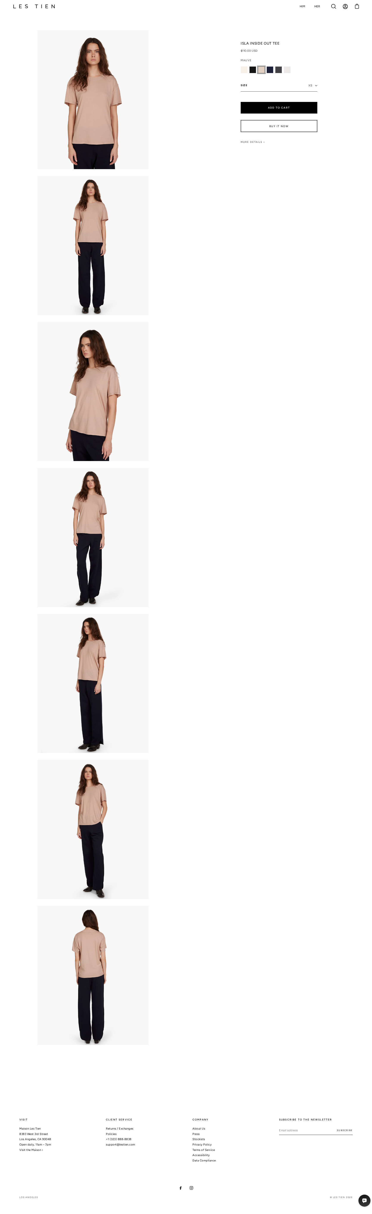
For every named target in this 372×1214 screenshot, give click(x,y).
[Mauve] (261, 69)
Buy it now (279, 126)
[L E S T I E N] (34, 6)
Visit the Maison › (31, 1150)
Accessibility (201, 1155)
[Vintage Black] (278, 69)
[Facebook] (181, 1188)
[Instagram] (191, 1188)
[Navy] (270, 69)
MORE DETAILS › (253, 142)
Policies (111, 1134)
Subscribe (345, 1130)
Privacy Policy (202, 1144)
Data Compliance (204, 1160)
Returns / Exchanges (119, 1128)
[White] (287, 69)
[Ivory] (244, 69)
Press (196, 1134)
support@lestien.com (120, 1144)
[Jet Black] (252, 69)
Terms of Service (203, 1150)
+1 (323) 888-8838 (119, 1139)
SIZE (244, 85)
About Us (198, 1128)
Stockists (198, 1139)
